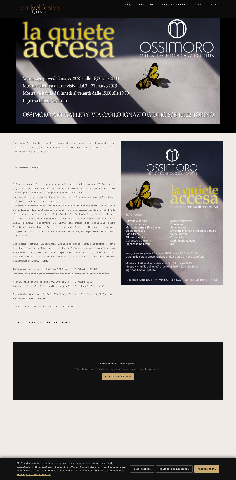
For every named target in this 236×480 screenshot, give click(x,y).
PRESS (196, 4)
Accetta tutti (207, 469)
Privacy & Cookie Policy (34, 474)
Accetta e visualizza (118, 376)
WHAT (129, 4)
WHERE (181, 4)
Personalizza (142, 469)
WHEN (166, 4)
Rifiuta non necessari (174, 469)
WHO (153, 4)
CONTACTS (215, 4)
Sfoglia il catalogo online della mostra (41, 322)
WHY (142, 4)
